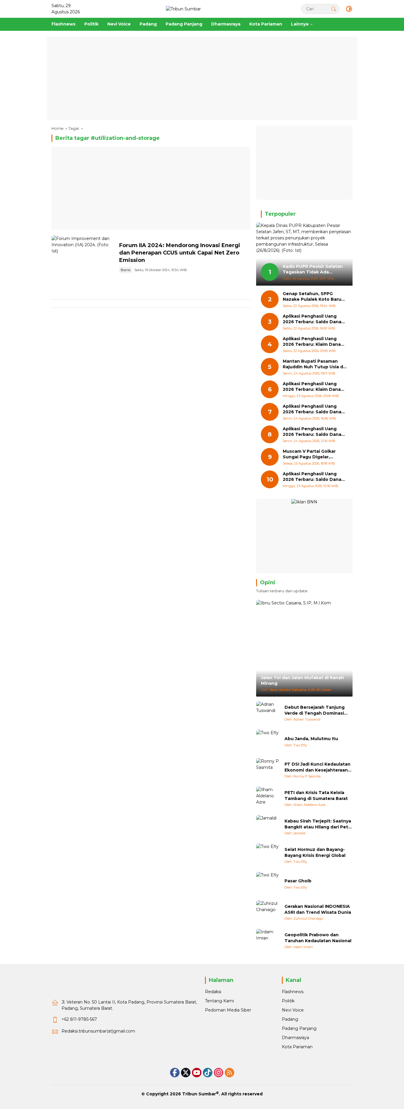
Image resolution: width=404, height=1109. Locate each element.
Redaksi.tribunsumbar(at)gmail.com (98, 1031)
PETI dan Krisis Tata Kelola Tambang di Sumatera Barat (316, 795)
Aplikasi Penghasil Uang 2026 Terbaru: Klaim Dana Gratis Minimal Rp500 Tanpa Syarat (314, 387)
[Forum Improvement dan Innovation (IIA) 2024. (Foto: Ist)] (82, 258)
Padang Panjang (299, 1028)
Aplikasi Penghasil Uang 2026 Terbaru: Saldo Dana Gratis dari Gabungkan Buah (314, 409)
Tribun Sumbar (199, 1094)
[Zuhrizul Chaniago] (268, 912)
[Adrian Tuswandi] (268, 713)
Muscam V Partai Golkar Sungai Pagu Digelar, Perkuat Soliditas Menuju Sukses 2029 (311, 454)
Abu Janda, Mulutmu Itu (311, 738)
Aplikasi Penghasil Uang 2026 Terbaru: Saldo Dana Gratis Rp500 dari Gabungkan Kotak (312, 432)
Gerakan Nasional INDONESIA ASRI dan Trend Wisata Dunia (318, 909)
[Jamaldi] (268, 827)
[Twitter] (185, 1072)
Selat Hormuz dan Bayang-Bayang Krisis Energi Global (315, 852)
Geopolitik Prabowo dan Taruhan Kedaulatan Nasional (318, 937)
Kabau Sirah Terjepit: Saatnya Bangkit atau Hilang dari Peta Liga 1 (318, 824)
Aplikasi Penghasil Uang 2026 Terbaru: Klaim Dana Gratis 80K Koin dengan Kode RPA (312, 342)
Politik (288, 1001)
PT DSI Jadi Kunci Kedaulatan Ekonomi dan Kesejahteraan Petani (317, 767)
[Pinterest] (196, 1072)
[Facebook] (175, 1072)
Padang (290, 1019)
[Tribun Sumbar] (183, 8)
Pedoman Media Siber (228, 1010)
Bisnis (125, 270)
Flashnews (292, 991)
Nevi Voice (293, 1010)
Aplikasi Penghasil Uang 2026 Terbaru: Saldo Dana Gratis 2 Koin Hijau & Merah (313, 477)
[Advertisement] (202, 78)
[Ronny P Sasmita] (268, 770)
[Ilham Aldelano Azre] (268, 798)
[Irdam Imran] (268, 941)
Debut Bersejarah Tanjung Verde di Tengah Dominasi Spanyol (315, 710)
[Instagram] (218, 1072)
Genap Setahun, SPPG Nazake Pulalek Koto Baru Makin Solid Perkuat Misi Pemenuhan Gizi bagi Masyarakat (312, 297)
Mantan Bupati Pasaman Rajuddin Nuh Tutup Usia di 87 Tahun (313, 364)
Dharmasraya (295, 1037)
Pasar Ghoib (298, 881)
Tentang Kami (219, 1001)
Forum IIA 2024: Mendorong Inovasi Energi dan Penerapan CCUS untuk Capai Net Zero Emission (179, 252)
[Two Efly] (268, 741)
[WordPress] (207, 1072)
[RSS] (229, 1072)
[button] (334, 9)
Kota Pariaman (297, 1046)
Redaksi (213, 991)
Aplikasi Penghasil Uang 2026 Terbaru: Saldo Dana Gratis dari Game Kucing (312, 319)
